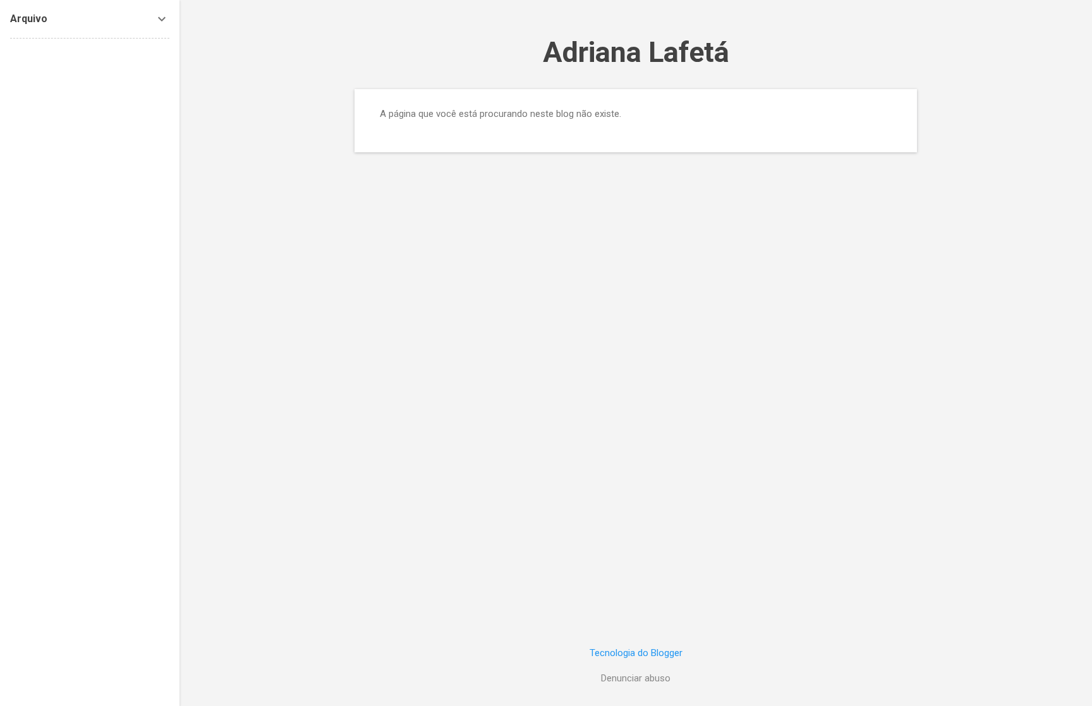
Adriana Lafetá (636, 52)
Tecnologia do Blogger (636, 653)
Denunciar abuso (635, 678)
